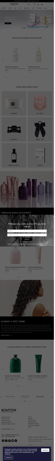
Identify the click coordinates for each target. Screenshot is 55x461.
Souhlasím (45, 450)
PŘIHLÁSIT (27, 239)
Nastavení (9, 457)
